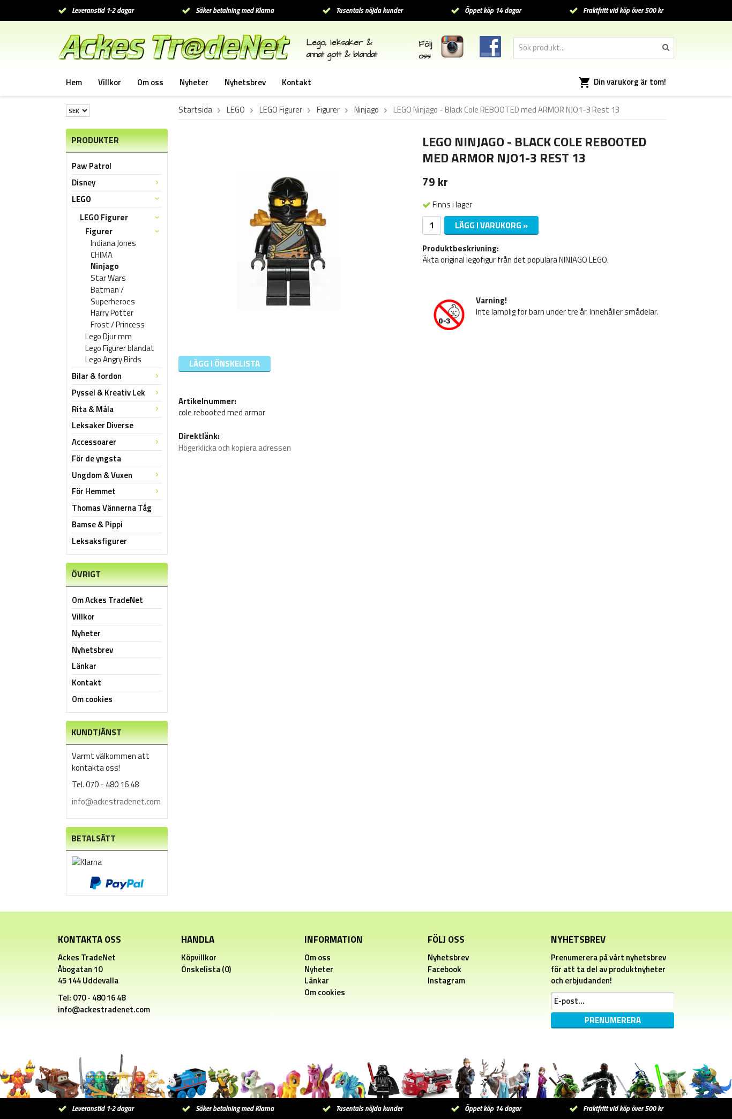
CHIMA (102, 255)
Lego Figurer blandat (119, 348)
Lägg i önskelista (224, 363)
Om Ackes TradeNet (107, 600)
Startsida (195, 110)
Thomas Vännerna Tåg (112, 508)
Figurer (99, 231)
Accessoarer (94, 442)
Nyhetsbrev (245, 82)
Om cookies (92, 699)
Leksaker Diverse (102, 425)
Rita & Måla (93, 409)
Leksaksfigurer (99, 541)
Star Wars (108, 278)
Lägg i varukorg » (491, 225)
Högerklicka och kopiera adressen (234, 448)
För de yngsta (96, 458)
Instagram (446, 980)
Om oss (150, 82)
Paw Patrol (91, 166)
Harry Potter (112, 313)
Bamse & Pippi (97, 524)
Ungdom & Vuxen (102, 475)
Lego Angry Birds (113, 359)
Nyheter (194, 82)
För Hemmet (94, 491)
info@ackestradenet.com (116, 801)
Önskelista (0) (206, 969)
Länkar (84, 666)
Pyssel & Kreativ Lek (108, 392)
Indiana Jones (113, 243)
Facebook (444, 969)
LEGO (81, 199)
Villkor (109, 82)
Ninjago (105, 266)
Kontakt (296, 82)
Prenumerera (613, 1020)
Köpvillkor (198, 957)
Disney (83, 182)
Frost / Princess (118, 325)
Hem (74, 82)
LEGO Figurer (104, 217)
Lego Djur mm (108, 336)
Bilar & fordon (97, 376)
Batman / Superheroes (113, 296)
